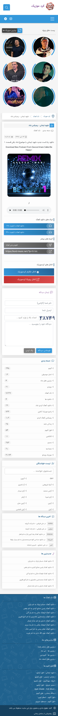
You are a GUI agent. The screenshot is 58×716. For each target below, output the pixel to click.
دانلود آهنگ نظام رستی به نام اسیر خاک (40, 629)
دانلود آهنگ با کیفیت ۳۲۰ (15, 232)
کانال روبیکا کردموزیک (27, 279)
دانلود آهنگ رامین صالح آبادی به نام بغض (38, 567)
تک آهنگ (48, 393)
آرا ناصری (21, 484)
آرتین (50, 503)
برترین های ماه (46, 380)
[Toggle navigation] (52, 19)
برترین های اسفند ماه (47, 659)
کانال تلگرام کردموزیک (27, 271)
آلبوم (50, 368)
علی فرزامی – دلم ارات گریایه (34, 523)
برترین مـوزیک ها (9, 30)
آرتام (23, 497)
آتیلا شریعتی (47, 484)
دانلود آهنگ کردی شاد (44, 405)
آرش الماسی (20, 509)
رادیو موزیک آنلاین (45, 411)
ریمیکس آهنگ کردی (44, 418)
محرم (50, 442)
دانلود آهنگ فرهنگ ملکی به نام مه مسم (40, 625)
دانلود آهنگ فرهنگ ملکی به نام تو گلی (39, 573)
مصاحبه (49, 449)
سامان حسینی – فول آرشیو (45, 677)
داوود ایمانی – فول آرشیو (46, 673)
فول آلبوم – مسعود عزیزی (45, 701)
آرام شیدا (48, 497)
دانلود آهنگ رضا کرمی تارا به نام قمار (31, 534)
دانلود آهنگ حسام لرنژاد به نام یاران (40, 561)
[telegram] (6, 19)
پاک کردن (29, 350)
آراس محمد (47, 491)
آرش (50, 509)
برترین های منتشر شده (46, 647)
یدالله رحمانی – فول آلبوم (45, 693)
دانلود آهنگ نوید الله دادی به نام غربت (40, 633)
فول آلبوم (48, 430)
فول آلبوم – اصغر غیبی (46, 697)
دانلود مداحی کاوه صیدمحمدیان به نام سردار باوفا (26, 540)
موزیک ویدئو (47, 455)
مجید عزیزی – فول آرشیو (46, 685)
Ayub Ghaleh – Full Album (45, 689)
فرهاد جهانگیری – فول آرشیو (44, 681)
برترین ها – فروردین (47, 655)
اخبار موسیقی (47, 374)
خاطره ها (48, 399)
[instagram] (11, 19)
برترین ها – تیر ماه (48, 651)
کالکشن (49, 436)
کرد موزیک (46, 116)
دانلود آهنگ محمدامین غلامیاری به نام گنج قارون (36, 580)
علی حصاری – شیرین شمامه (36, 545)
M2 (52, 478)
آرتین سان (21, 503)
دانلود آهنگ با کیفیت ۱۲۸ (15, 226)
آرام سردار (21, 491)
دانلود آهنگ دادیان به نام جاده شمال (40, 586)
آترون (23, 478)
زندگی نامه (48, 424)
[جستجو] (6, 7)
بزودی (49, 387)
